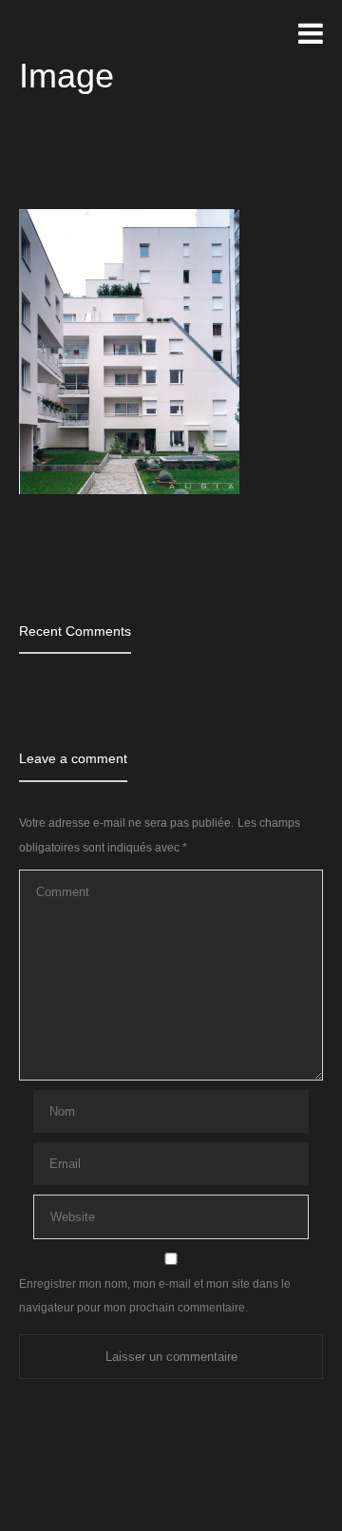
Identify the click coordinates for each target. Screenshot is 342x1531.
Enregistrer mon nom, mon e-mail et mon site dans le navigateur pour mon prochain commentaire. (155, 1295)
